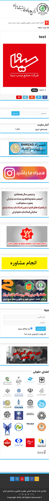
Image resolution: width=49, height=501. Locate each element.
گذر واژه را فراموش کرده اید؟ (35, 334)
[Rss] (37, 479)
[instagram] (12, 479)
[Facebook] (32, 479)
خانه (45, 27)
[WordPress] (17, 479)
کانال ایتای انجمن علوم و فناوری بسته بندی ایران (26, 23)
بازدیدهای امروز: (41, 129)
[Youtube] (22, 479)
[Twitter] (27, 479)
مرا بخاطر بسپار (24, 328)
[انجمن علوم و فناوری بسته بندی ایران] (24, 9)
